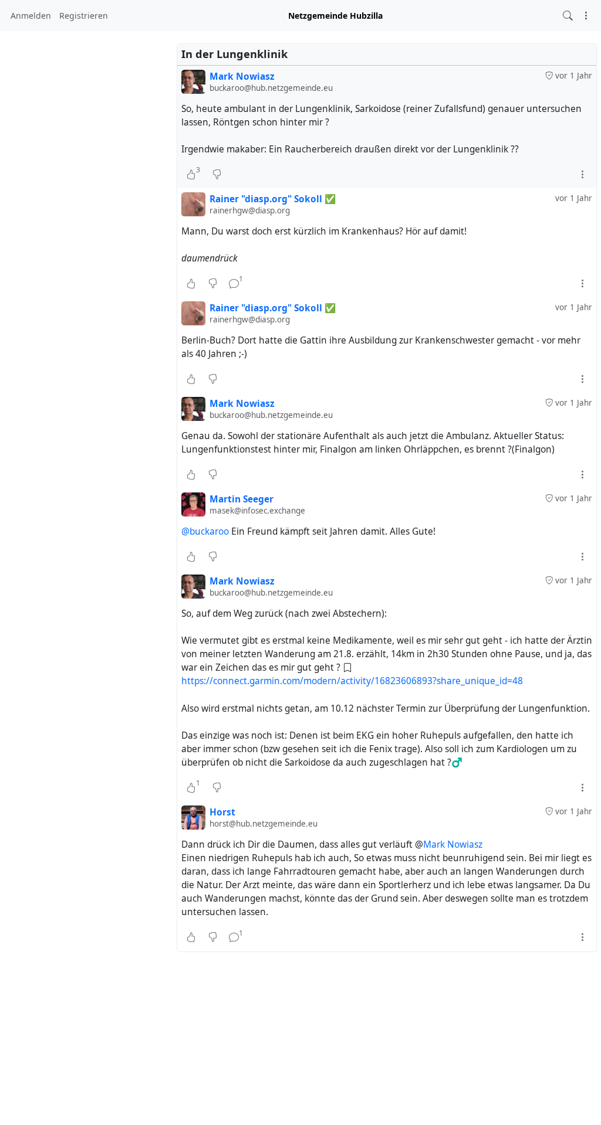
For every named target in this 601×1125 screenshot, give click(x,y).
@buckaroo (205, 531)
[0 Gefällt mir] (191, 283)
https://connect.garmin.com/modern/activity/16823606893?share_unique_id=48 (352, 681)
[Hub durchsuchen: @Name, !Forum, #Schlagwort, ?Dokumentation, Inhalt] (568, 15)
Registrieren (83, 15)
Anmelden (31, 15)
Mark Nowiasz (452, 844)
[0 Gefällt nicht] (217, 174)
